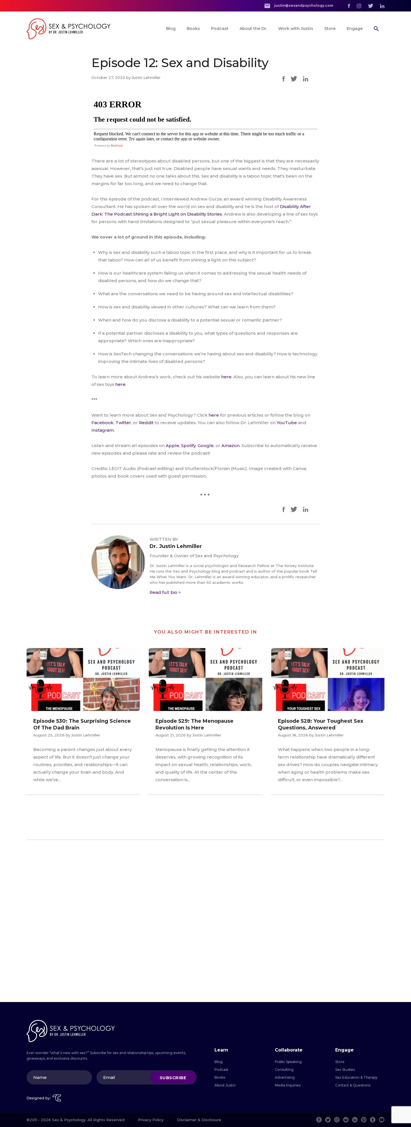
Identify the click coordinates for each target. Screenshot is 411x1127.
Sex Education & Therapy (356, 1077)
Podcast (219, 28)
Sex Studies (345, 1069)
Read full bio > (165, 592)
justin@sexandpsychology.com (303, 5)
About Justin (225, 1085)
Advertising (285, 1077)
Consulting (284, 1069)
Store (330, 28)
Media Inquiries (288, 1085)
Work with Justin (295, 28)
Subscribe (173, 1077)
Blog (171, 28)
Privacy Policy (151, 1119)
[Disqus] (205, 921)
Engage (355, 28)
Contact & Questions (352, 1085)
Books (193, 28)
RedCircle (117, 145)
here (226, 376)
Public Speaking (288, 1062)
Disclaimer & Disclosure (199, 1119)
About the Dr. (253, 28)
